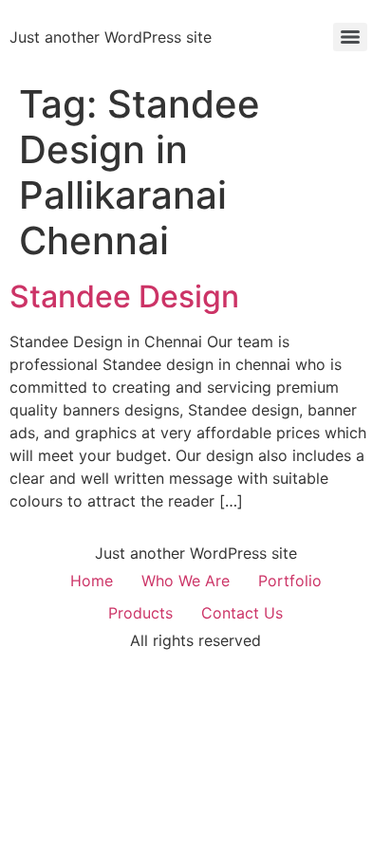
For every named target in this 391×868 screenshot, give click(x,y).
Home (91, 580)
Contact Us (242, 612)
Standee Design (124, 296)
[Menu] (350, 37)
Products (140, 612)
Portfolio (290, 580)
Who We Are (185, 580)
